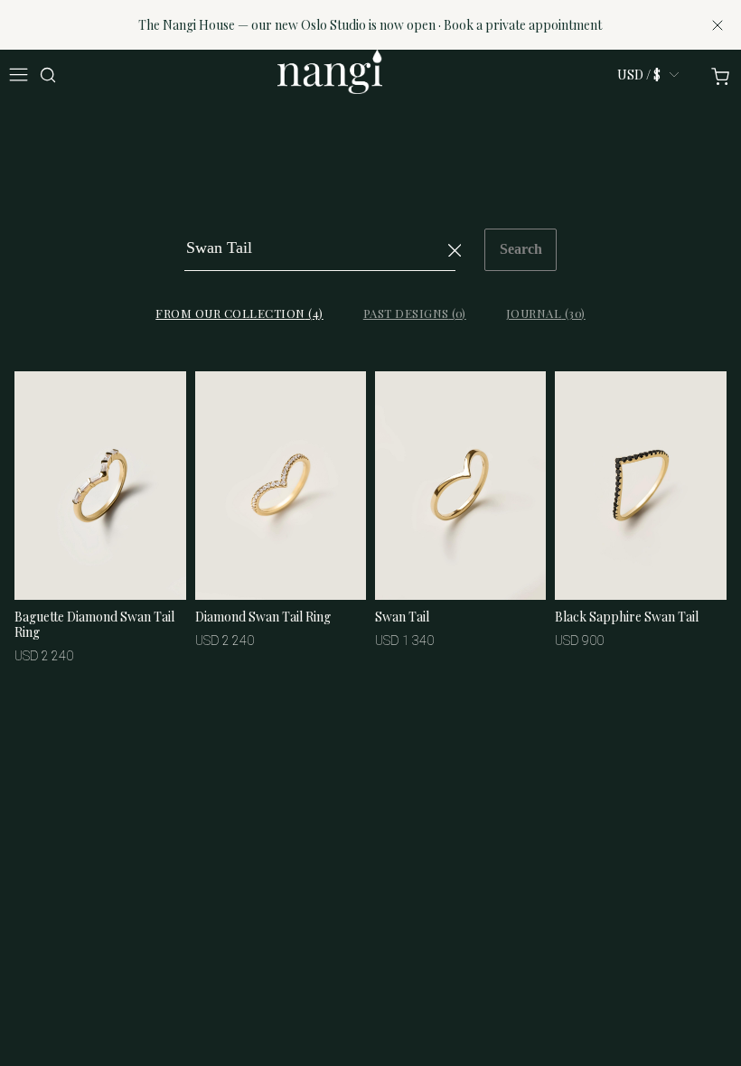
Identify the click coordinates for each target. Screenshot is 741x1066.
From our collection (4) (239, 313)
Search (521, 249)
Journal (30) (546, 313)
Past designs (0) (414, 313)
